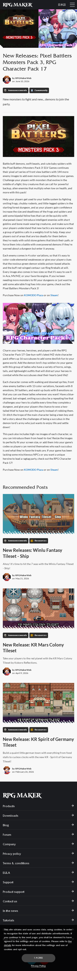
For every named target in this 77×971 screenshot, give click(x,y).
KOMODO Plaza (33, 295)
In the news (10, 911)
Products (9, 806)
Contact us (10, 901)
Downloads (10, 816)
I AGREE (38, 958)
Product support (13, 892)
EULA (6, 873)
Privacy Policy (38, 966)
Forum (7, 835)
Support (8, 882)
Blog (6, 825)
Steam (54, 295)
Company (9, 844)
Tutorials (8, 920)
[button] (72, 4)
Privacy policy (12, 854)
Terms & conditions (16, 863)
